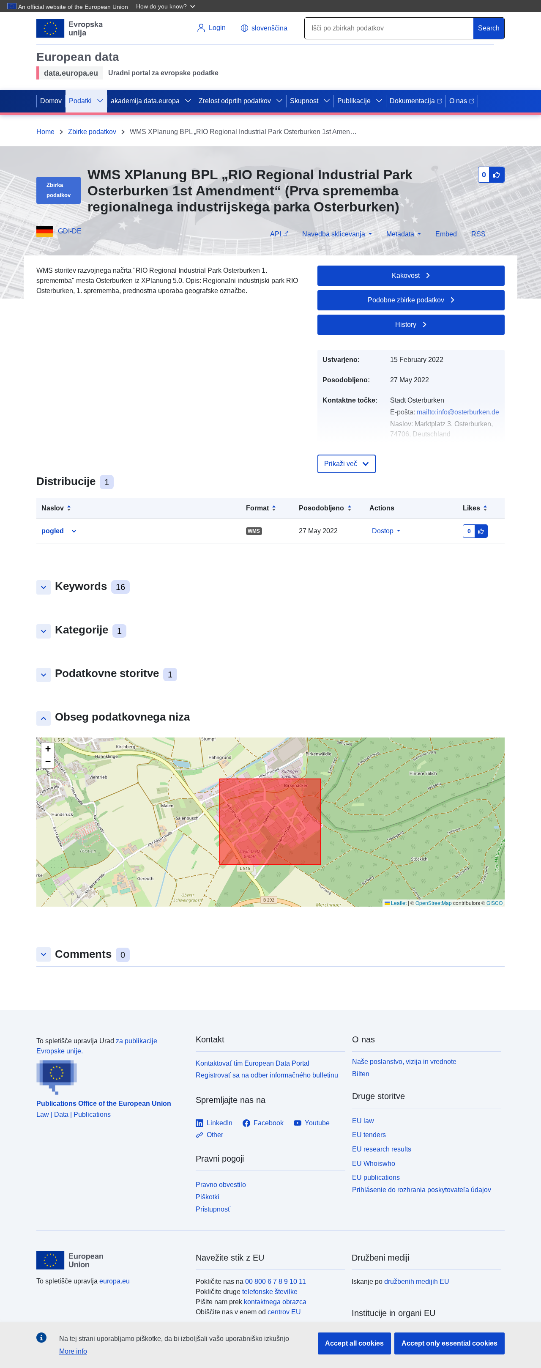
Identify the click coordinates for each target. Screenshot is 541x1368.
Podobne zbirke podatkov (406, 300)
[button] (166, 6)
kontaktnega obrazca (275, 1301)
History (405, 324)
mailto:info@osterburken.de (458, 412)
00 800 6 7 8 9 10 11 (275, 1281)
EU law (363, 1120)
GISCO (494, 902)
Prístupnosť (213, 1209)
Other (215, 1134)
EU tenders (369, 1134)
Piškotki (207, 1197)
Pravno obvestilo (221, 1184)
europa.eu (114, 1281)
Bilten (360, 1073)
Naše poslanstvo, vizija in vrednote (404, 1061)
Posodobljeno (321, 508)
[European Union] (111, 1260)
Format (257, 508)
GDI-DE (70, 231)
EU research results (381, 1149)
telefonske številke (270, 1291)
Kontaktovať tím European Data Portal (252, 1063)
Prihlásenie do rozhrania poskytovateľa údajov (421, 1189)
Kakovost (406, 275)
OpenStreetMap (433, 902)
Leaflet (398, 902)
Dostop (382, 531)
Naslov (52, 508)
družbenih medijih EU (416, 1281)
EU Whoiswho (373, 1163)
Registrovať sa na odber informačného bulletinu (267, 1075)
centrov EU (284, 1312)
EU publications (376, 1177)
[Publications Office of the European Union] (111, 1075)
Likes (471, 508)
